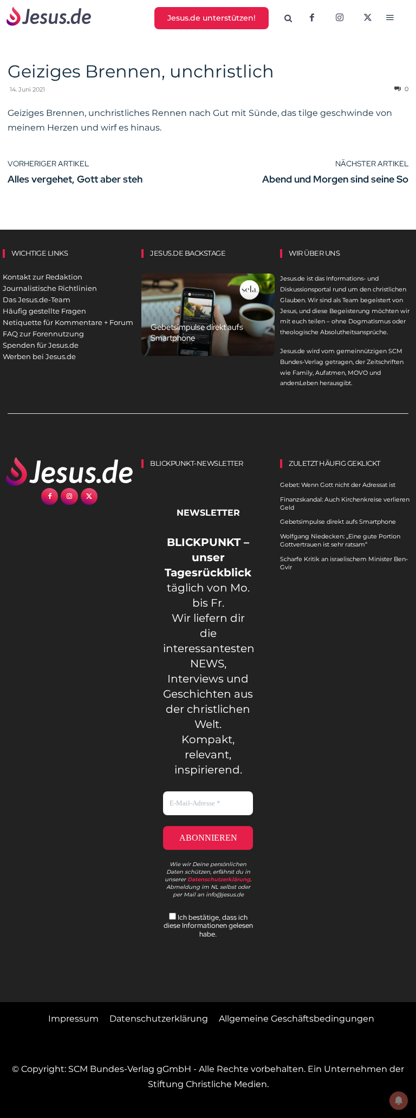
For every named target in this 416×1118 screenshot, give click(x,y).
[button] (288, 19)
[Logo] (69, 471)
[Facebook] (312, 18)
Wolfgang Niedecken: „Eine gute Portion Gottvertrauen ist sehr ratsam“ (340, 540)
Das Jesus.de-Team (36, 299)
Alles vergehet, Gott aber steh (75, 179)
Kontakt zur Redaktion (42, 276)
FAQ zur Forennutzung (43, 333)
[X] (367, 18)
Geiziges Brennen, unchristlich (141, 71)
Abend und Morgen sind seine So (335, 179)
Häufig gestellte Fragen (44, 311)
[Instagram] (339, 18)
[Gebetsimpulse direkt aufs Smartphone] (208, 315)
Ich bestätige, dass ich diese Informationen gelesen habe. (208, 926)
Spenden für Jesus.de (41, 345)
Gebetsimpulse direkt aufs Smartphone (338, 521)
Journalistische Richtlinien (50, 288)
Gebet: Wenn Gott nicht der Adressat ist (337, 485)
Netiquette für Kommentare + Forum (68, 322)
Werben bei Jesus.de (39, 356)
